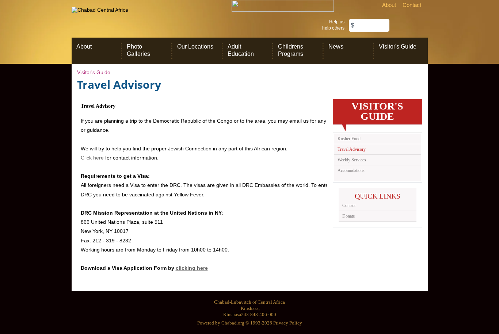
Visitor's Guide (397, 46)
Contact (412, 5)
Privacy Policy (287, 323)
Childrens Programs (290, 50)
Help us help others (333, 25)
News (335, 46)
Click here (92, 158)
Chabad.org (232, 323)
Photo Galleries (138, 50)
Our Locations (195, 46)
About (389, 5)
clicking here (192, 268)
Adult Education (241, 50)
